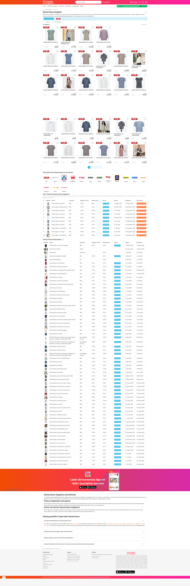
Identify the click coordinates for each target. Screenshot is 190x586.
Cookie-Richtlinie (105, 577)
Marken (44, 559)
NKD (96, 523)
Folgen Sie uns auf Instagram (73, 557)
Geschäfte (68, 6)
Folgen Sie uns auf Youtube (73, 559)
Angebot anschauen (141, 203)
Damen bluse (75, 523)
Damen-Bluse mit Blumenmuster (128, 523)
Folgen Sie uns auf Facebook (73, 556)
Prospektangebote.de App (48, 561)
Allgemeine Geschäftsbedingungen (83, 577)
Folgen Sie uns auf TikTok (73, 561)
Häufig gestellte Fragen (48, 554)
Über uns (45, 562)
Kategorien (75, 6)
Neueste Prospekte (53, 6)
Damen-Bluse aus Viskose (112, 523)
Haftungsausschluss (71, 577)
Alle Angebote (48, 9)
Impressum (45, 566)
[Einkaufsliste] (146, 2)
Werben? (45, 556)
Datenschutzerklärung (96, 577)
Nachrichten (45, 567)
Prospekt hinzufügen (47, 564)
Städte (81, 6)
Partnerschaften (95, 557)
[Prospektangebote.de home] (49, 2)
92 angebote (46, 24)
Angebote (61, 6)
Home (44, 6)
